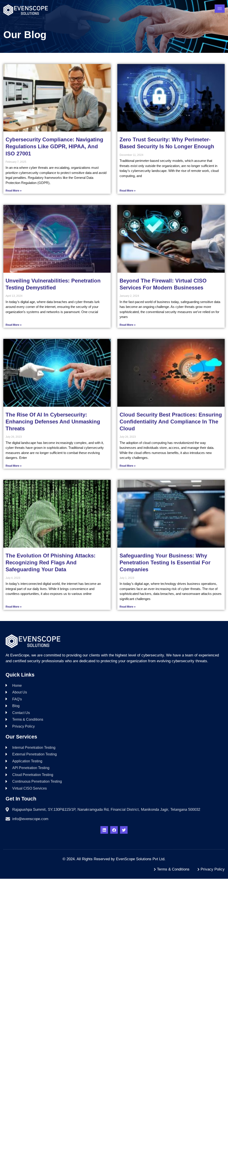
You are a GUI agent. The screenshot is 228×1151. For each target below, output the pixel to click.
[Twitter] (124, 830)
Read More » (14, 190)
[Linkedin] (104, 830)
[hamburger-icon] (220, 8)
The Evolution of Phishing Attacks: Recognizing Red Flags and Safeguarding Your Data (51, 562)
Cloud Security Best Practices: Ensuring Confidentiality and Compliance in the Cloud (171, 421)
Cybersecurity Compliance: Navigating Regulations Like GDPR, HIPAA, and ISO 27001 (54, 146)
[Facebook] (114, 830)
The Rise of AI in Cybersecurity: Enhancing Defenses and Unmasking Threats (53, 421)
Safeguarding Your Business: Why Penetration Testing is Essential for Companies (165, 562)
